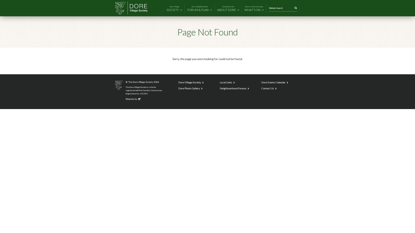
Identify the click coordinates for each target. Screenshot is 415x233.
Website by (133, 99)
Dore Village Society (189, 82)
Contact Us (267, 88)
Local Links (226, 82)
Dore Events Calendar (273, 82)
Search (295, 8)
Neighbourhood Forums (233, 88)
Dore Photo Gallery (189, 88)
